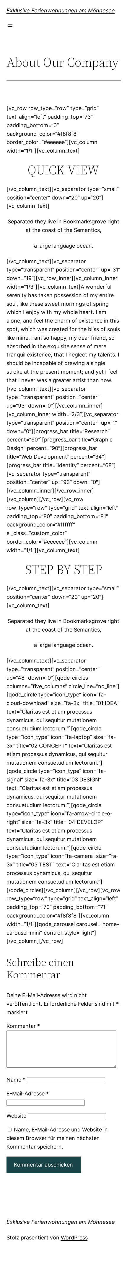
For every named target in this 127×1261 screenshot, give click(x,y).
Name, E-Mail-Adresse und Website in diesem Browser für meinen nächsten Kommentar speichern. (57, 1138)
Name (15, 1080)
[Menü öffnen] (10, 25)
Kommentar (23, 1026)
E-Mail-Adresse (27, 1093)
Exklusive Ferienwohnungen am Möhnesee (60, 10)
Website (16, 1116)
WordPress (74, 1237)
